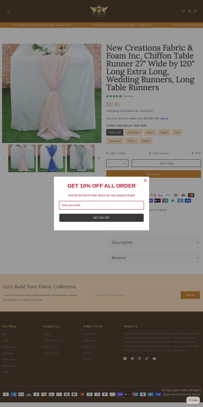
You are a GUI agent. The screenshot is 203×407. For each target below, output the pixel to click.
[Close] (145, 180)
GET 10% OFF (101, 217)
